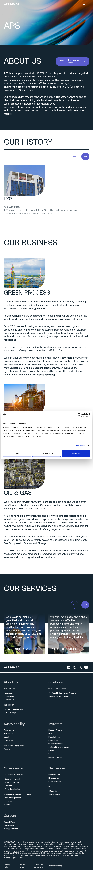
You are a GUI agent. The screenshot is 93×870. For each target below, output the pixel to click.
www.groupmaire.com (13, 858)
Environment (9, 734)
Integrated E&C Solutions (59, 696)
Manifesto (9, 693)
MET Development (12, 713)
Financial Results (55, 730)
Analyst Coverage (55, 757)
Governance (8, 740)
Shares (51, 754)
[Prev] (74, 156)
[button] (72, 61)
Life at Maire (9, 825)
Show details (79, 445)
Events (51, 750)
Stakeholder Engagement (14, 746)
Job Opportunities (11, 829)
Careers (10, 816)
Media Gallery (54, 794)
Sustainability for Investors (58, 747)
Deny (17, 453)
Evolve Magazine (54, 781)
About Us (11, 682)
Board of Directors (12, 782)
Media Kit (53, 791)
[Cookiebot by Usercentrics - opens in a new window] (79, 415)
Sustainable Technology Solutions (62, 693)
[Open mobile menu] (83, 4)
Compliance (8, 801)
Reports (7, 749)
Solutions (55, 682)
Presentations (53, 740)
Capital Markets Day (56, 744)
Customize (45, 453)
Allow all (76, 453)
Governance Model (12, 779)
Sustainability (14, 724)
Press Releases (54, 737)
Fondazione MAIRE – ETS (14, 709)
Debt (50, 734)
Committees (10, 786)
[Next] (85, 156)
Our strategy (9, 730)
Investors (55, 724)
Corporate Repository (12, 798)
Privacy (7, 805)
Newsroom (56, 768)
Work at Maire (9, 822)
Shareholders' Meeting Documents (17, 794)
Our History (9, 696)
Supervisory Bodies (12, 789)
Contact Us (9, 700)
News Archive (53, 778)
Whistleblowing (55, 866)
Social (6, 737)
